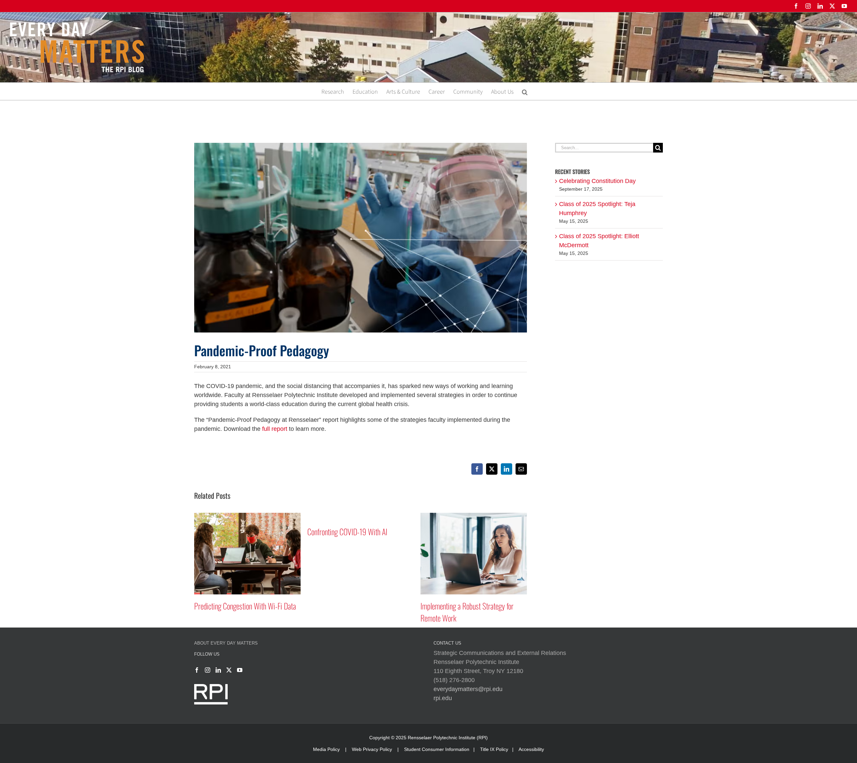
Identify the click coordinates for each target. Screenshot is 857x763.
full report (274, 428)
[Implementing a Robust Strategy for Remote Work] (360, 516)
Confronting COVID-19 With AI (234, 532)
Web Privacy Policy (372, 749)
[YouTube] (239, 670)
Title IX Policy (494, 749)
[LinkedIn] (218, 670)
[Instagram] (207, 670)
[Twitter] (229, 670)
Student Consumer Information (436, 749)
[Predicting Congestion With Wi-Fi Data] (473, 516)
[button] (525, 91)
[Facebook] (197, 670)
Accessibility (531, 749)
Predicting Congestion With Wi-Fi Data (471, 606)
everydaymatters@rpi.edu (468, 689)
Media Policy (326, 749)
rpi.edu (443, 698)
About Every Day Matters (226, 643)
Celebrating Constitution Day (597, 181)
